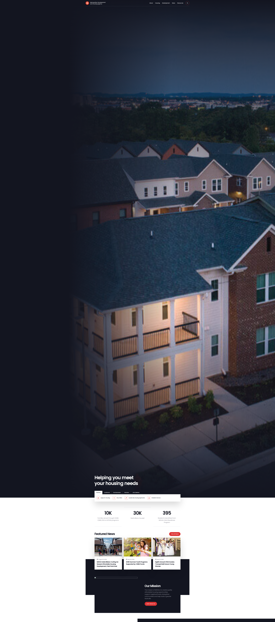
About (151, 3)
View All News (175, 534)
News (173, 3)
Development (166, 3)
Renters (98, 492)
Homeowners (117, 492)
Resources (180, 3)
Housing (157, 3)
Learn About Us (150, 604)
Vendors (126, 492)
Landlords (107, 492)
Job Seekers (135, 492)
